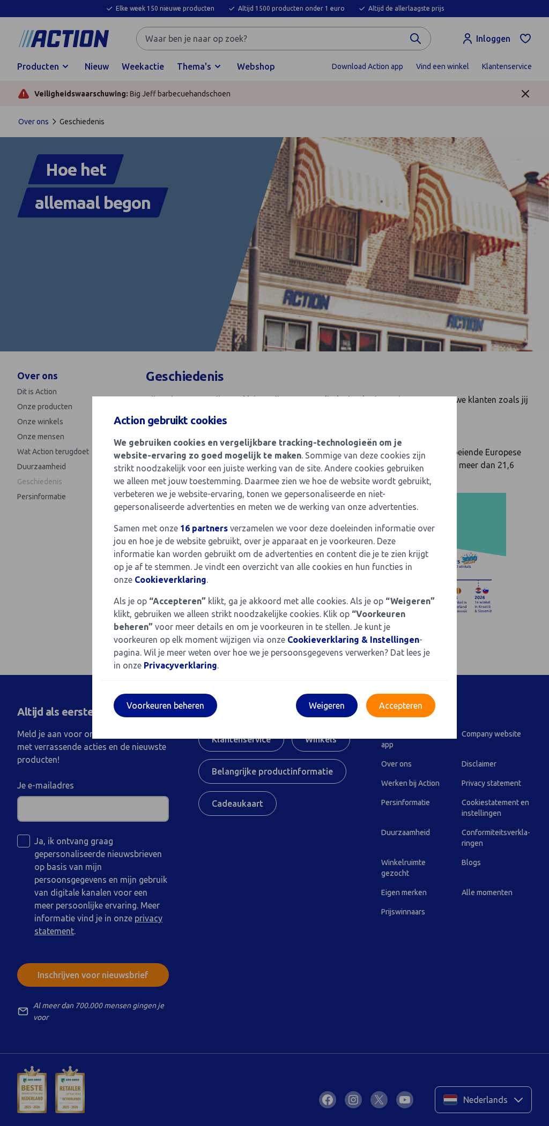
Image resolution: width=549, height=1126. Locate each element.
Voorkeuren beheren (165, 705)
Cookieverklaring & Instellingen (353, 639)
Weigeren (327, 705)
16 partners (204, 528)
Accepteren (400, 705)
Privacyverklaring (180, 665)
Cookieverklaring (170, 579)
